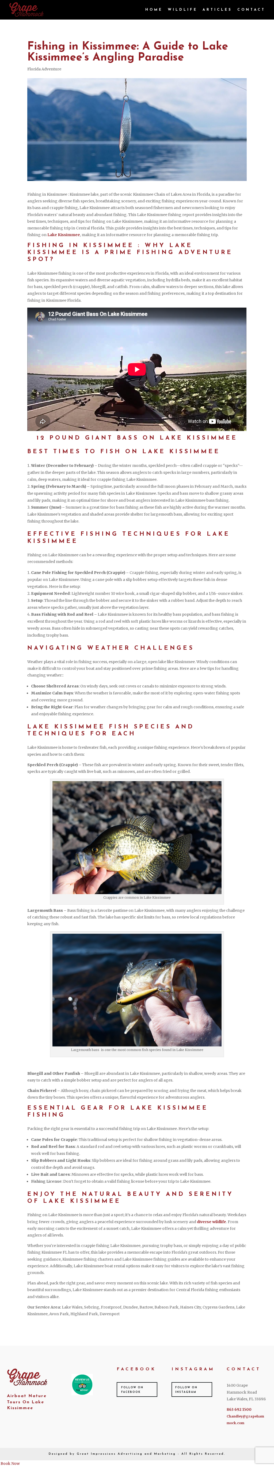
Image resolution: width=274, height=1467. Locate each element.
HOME (154, 10)
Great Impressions (96, 1454)
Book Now (10, 1463)
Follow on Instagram (186, 1390)
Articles (217, 10)
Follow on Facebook (132, 1390)
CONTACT (251, 10)
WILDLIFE (182, 10)
